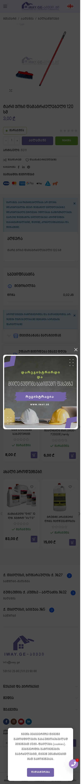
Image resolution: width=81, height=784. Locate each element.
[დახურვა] (76, 349)
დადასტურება (40, 772)
